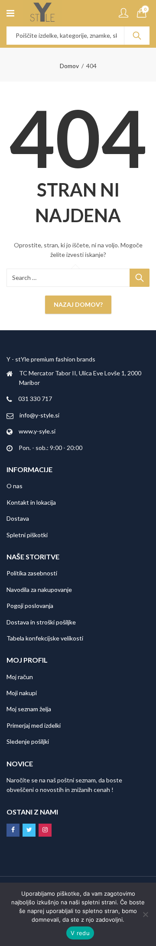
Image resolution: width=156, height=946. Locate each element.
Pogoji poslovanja (29, 605)
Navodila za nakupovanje (39, 589)
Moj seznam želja (28, 709)
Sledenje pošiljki (27, 741)
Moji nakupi (21, 692)
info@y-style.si (39, 415)
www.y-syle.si (37, 431)
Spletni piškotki (27, 535)
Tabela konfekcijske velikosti (44, 638)
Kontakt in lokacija (31, 502)
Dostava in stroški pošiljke (41, 622)
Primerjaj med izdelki (33, 725)
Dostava (17, 518)
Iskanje (137, 35)
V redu (80, 933)
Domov (69, 65)
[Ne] (145, 914)
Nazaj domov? (78, 304)
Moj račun (19, 676)
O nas (14, 485)
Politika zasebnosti (31, 573)
